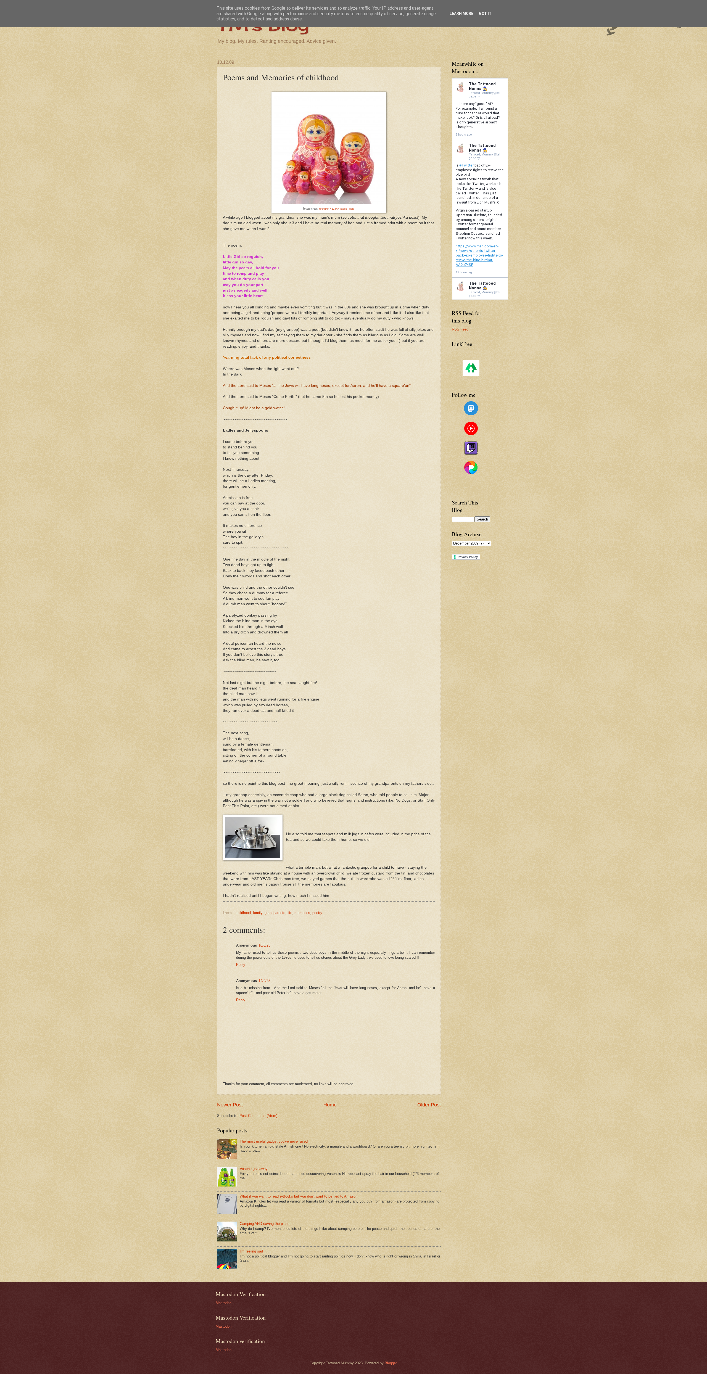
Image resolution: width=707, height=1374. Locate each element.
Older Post (429, 1105)
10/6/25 (264, 945)
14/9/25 (264, 981)
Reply (240, 965)
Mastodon (223, 1303)
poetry (317, 913)
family (257, 913)
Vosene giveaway (254, 1169)
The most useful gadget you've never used (274, 1141)
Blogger (391, 1363)
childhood (243, 913)
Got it (485, 13)
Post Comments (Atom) (258, 1116)
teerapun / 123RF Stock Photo (336, 208)
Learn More (461, 13)
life (289, 913)
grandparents (275, 913)
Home (330, 1105)
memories (302, 913)
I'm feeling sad (251, 1251)
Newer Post (230, 1105)
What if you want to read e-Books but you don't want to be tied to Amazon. (299, 1196)
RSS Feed (460, 329)
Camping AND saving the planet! (266, 1224)
